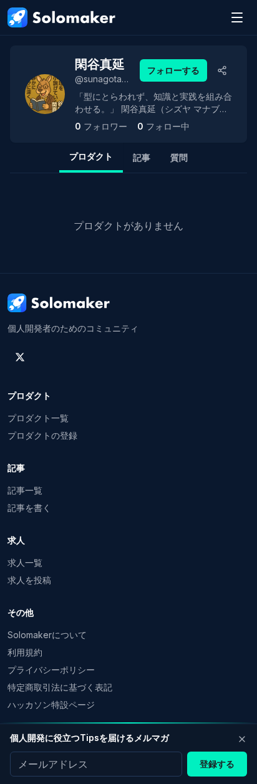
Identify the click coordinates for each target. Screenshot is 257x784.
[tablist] (128, 158)
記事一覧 (24, 490)
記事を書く (29, 507)
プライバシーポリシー (51, 669)
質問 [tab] (179, 157)
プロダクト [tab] (91, 156)
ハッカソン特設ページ (51, 704)
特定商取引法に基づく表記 (59, 687)
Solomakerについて (47, 634)
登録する (217, 763)
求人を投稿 (29, 580)
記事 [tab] (141, 157)
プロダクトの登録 (42, 435)
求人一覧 (24, 562)
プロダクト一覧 (38, 418)
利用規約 (24, 652)
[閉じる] (242, 739)
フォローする (173, 70)
